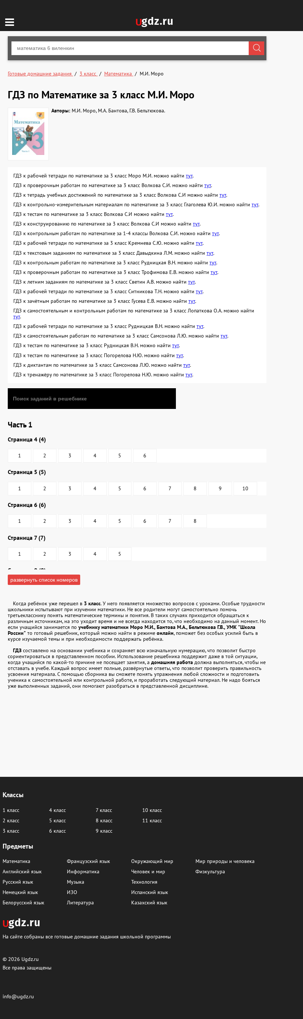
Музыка (75, 881)
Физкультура (210, 871)
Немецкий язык (20, 892)
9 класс (104, 830)
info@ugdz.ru (18, 996)
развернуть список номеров (44, 580)
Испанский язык (149, 892)
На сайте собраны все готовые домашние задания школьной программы (87, 936)
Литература (80, 902)
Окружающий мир (152, 861)
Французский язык (88, 861)
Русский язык (18, 881)
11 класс (152, 820)
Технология (144, 881)
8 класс (104, 820)
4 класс (57, 810)
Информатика (83, 871)
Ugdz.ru (30, 959)
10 (245, 488)
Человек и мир (148, 871)
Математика (16, 861)
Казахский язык (149, 902)
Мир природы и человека (225, 861)
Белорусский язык (23, 902)
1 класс (11, 810)
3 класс (11, 830)
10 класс (152, 810)
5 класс (57, 820)
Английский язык (22, 871)
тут (189, 175)
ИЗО (72, 892)
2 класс (11, 820)
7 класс (104, 810)
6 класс (57, 830)
